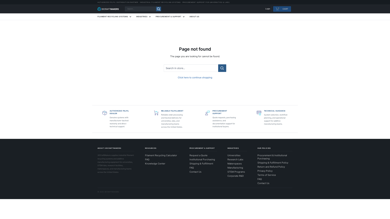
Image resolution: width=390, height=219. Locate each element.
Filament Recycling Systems (113, 17)
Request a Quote (198, 155)
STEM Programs (236, 171)
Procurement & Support (168, 17)
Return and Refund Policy (271, 166)
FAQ (147, 159)
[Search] (158, 9)
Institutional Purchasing (202, 159)
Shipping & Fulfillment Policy (272, 162)
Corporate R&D (235, 175)
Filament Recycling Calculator (161, 155)
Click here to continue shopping (195, 77)
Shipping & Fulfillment (201, 163)
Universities (233, 155)
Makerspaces (234, 163)
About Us (194, 17)
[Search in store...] (222, 68)
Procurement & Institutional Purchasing (272, 157)
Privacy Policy (265, 170)
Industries (141, 17)
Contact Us (195, 171)
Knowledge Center (155, 163)
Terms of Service (266, 175)
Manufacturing (235, 167)
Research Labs (235, 159)
